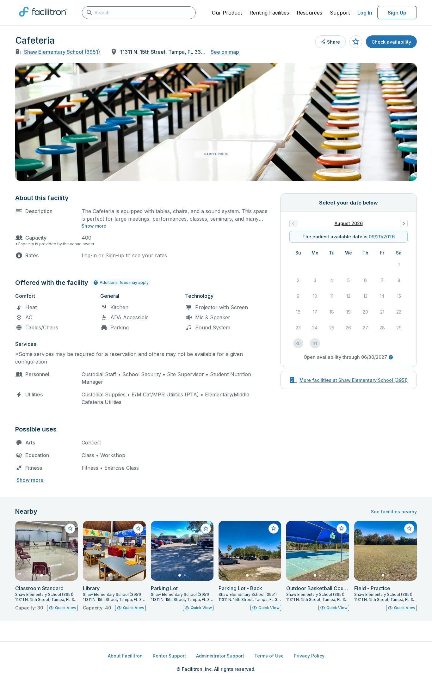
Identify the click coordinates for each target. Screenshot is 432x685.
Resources (309, 12)
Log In (364, 12)
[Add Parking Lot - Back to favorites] (273, 528)
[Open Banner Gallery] (216, 122)
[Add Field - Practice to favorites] (409, 528)
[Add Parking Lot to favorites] (206, 528)
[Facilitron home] (43, 18)
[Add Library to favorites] (138, 528)
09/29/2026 (382, 236)
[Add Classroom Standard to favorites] (70, 528)
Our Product (227, 12)
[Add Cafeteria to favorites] (355, 41)
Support (340, 12)
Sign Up (397, 12)
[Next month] (404, 223)
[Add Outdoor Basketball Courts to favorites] (341, 528)
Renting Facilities (269, 12)
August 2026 (349, 223)
